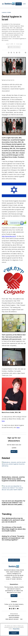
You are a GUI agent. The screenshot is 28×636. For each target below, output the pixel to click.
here (3, 421)
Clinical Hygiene (6, 12)
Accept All (14, 632)
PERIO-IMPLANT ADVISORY (12, 619)
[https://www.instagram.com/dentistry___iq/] (11, 608)
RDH (21, 619)
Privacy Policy (16, 628)
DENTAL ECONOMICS (14, 617)
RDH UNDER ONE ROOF (14, 615)
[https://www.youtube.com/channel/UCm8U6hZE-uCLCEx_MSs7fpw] (18, 608)
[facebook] (8, 52)
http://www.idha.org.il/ (9, 236)
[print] (25, 52)
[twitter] (14, 52)
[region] (14, 629)
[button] (3, 4)
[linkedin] (11, 52)
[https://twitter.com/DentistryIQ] (16, 608)
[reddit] (16, 52)
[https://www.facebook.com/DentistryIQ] (9, 608)
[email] (19, 52)
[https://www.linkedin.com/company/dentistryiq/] (13, 608)
